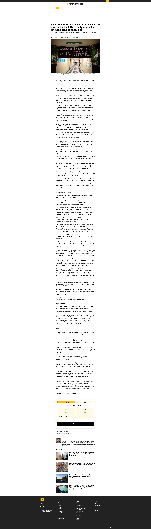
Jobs (77, 504)
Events (59, 1)
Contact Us (42, 505)
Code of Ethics (79, 509)
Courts (59, 501)
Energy (59, 507)
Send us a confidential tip (44, 507)
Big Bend (71, 7)
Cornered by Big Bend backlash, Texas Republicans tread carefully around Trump (81, 476)
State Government (61, 516)
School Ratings (64, 7)
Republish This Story (94, 36)
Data (63, 1)
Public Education (55, 21)
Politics (59, 514)
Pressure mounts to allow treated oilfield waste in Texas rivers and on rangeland (82, 463)
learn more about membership (71, 397)
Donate (107, 1)
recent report (60, 163)
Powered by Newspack (55, 527)
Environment (60, 508)
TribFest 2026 (91, 7)
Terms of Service (79, 511)
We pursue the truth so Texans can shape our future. (46, 511)
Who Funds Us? (79, 505)
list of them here (85, 388)
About (54, 1)
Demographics (61, 504)
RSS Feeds (78, 519)
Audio (77, 516)
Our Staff (78, 501)
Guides (50, 1)
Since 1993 (59, 195)
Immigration (60, 512)
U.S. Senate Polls (83, 7)
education (58, 433)
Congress (60, 499)
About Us (78, 499)
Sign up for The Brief (61, 80)
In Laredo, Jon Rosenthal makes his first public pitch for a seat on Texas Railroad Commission (81, 454)
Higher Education (61, 511)
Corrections (78, 514)
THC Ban (76, 7)
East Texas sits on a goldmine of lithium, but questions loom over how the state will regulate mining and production (81, 486)
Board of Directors (79, 502)
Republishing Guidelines (80, 508)
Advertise (42, 506)
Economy (60, 505)
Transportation (61, 518)
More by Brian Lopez (66, 445)
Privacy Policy (78, 512)
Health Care (60, 509)
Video (77, 518)
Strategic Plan (78, 507)
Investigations (44, 1)
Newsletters (101, 1)
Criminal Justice (61, 502)
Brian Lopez (54, 36)
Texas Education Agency (66, 433)
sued (91, 124)
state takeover (86, 185)
